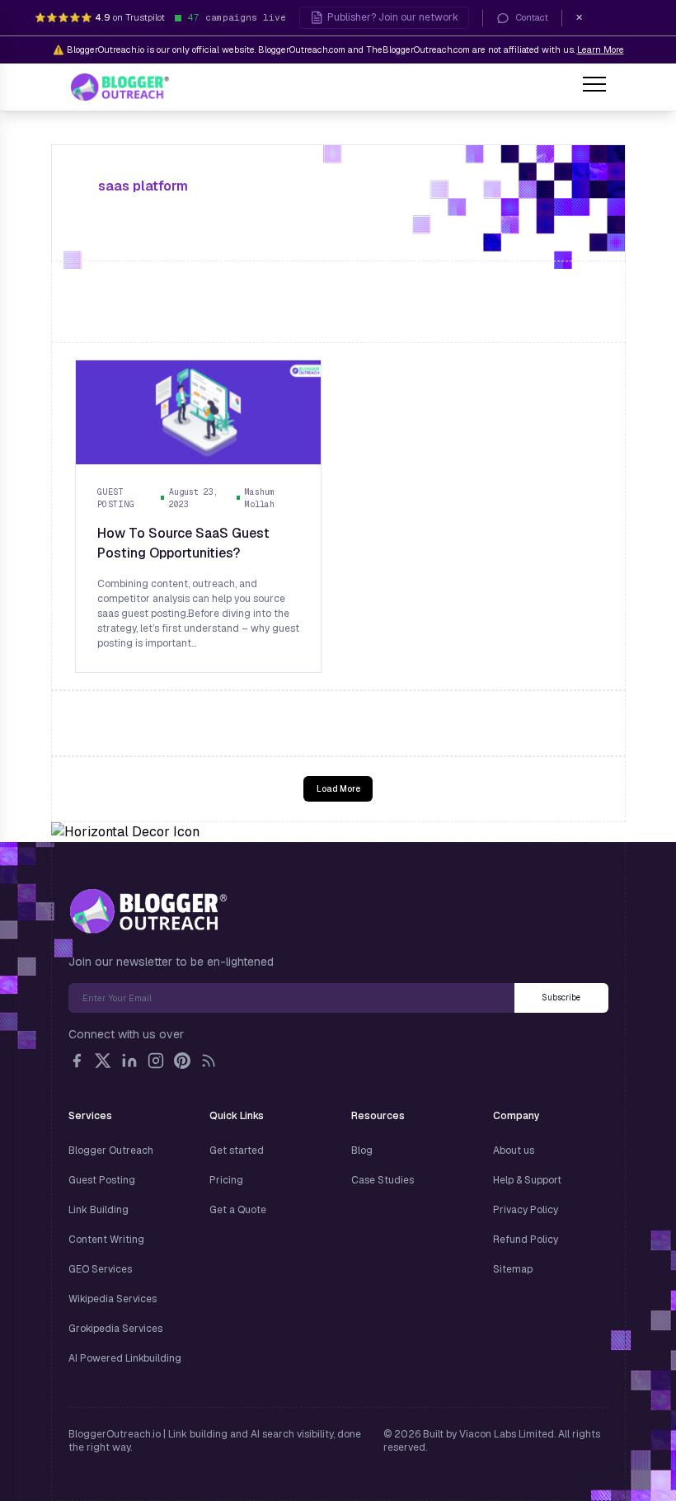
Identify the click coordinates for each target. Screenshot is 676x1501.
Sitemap (513, 1269)
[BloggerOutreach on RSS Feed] (208, 1060)
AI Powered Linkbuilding (124, 1358)
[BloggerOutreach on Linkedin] (129, 1060)
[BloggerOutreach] (148, 911)
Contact (532, 17)
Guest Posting (101, 1180)
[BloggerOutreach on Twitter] (103, 1060)
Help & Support (527, 1180)
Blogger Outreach (110, 1150)
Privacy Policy (525, 1209)
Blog (362, 1150)
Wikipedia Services (112, 1299)
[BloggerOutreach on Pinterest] (182, 1060)
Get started (236, 1150)
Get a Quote (237, 1209)
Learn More (600, 49)
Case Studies (382, 1180)
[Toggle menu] (594, 86)
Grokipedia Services (115, 1328)
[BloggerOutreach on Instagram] (156, 1060)
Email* (291, 998)
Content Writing (106, 1239)
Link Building (98, 1209)
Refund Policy (525, 1239)
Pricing (226, 1180)
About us (513, 1150)
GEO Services (100, 1269)
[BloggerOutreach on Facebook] (76, 1060)
